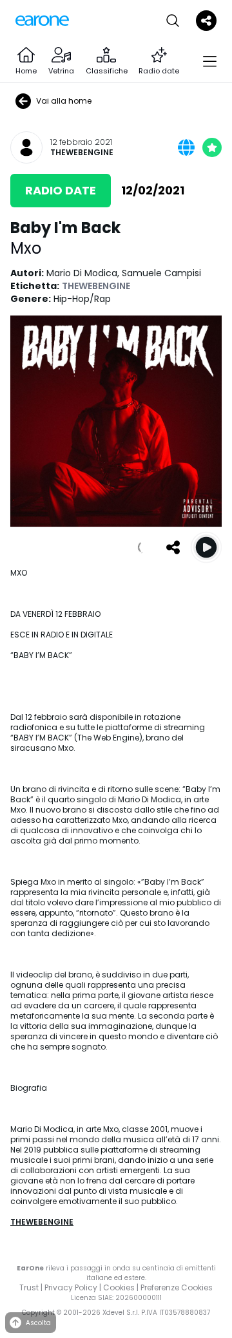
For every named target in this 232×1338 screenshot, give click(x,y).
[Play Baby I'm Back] (206, 547)
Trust (29, 1287)
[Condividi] (172, 547)
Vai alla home (64, 100)
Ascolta (38, 1323)
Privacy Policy (70, 1287)
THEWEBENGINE (81, 152)
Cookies (119, 1287)
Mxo (25, 248)
